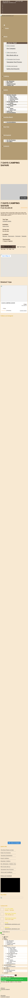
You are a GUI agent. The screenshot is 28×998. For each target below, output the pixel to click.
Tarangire (23, 236)
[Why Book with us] (12, 52)
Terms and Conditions (6, 872)
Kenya (8, 958)
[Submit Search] (16, 975)
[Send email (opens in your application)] (4, 13)
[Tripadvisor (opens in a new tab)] (4, 11)
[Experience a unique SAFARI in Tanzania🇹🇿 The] (14, 564)
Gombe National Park (12, 953)
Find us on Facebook (6, 875)
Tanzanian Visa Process (14, 62)
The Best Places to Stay (7, 850)
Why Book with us (12, 55)
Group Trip (12, 952)
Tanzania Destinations (6, 855)
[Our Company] (11, 45)
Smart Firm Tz (6, 931)
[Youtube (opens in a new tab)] (4, 10)
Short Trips (12, 948)
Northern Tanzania (11, 947)
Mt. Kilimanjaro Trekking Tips (8, 863)
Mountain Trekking (5, 861)
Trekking (6, 939)
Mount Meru (10, 942)
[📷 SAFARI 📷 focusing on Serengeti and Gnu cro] (5, 750)
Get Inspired (7, 969)
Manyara (5, 236)
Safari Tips (9, 962)
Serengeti (17, 236)
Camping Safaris (7, 221)
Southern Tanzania (11, 956)
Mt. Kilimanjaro (10, 940)
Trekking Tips (10, 944)
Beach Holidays (5, 858)
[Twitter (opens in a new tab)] (4, 5)
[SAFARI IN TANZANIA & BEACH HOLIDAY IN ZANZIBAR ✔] (14, 759)
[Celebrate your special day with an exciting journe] (14, 383)
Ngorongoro (11, 236)
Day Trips (6, 967)
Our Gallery (9, 971)
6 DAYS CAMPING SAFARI (8, 303)
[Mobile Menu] (1, 156)
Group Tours (13, 961)
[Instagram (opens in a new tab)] (4, 8)
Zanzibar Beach (7, 965)
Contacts (6, 972)
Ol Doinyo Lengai (11, 943)
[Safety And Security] (12, 66)
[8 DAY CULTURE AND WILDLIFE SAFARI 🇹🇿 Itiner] (5, 578)
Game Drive (6, 226)
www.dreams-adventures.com (12, 928)
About (5, 938)
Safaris (5, 945)
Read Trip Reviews (6, 852)
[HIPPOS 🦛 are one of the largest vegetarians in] (23, 411)
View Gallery (24, 197)
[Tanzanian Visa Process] (13, 59)
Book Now (8, 247)
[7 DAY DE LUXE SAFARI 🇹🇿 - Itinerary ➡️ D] (5, 402)
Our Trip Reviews (11, 970)
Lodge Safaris (13, 949)
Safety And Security (13, 69)
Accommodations (11, 963)
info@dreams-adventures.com (12, 924)
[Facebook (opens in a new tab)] (4, 6)
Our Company (11, 48)
